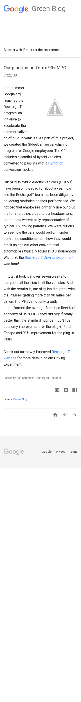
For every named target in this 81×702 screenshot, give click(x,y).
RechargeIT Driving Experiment (49, 257)
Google (47, 451)
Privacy (61, 451)
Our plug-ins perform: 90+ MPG (35, 67)
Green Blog (20, 399)
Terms (73, 451)
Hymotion (55, 163)
